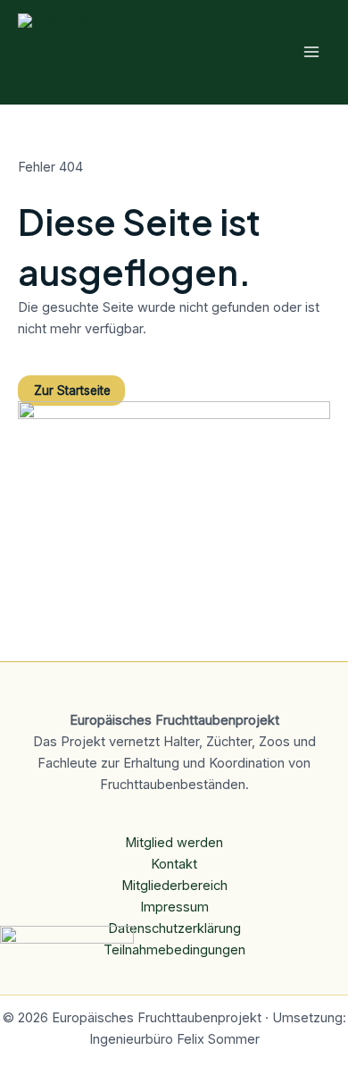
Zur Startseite (72, 390)
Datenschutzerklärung (174, 928)
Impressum (174, 907)
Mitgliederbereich (174, 886)
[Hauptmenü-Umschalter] (311, 52)
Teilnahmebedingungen (174, 950)
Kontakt (174, 864)
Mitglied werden (174, 843)
